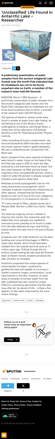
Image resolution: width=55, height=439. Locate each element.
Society (30, 300)
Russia (25, 378)
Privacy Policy (19, 405)
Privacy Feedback (34, 405)
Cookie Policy (7, 405)
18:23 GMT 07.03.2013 (10, 25)
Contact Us (37, 401)
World (4, 378)
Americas (15, 378)
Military (47, 378)
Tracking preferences (10, 408)
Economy (35, 378)
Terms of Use (25, 401)
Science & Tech (19, 300)
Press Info (14, 401)
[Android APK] (9, 416)
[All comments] (4, 435)
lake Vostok (7, 300)
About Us (5, 401)
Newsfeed (39, 300)
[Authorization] (40, 3)
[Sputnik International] (8, 4)
